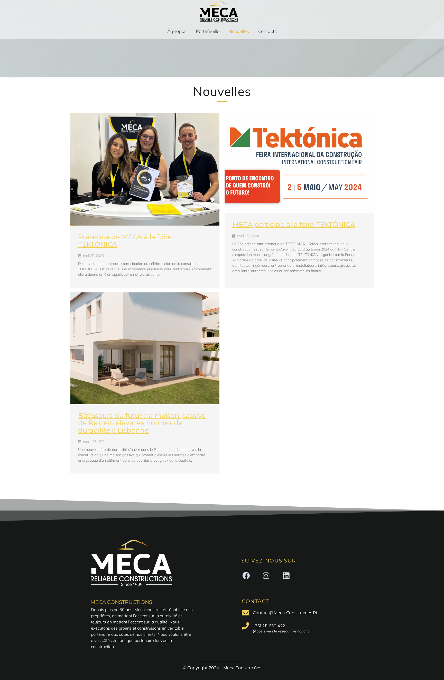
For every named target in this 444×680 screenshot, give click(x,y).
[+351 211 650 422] (245, 626)
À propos (177, 31)
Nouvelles (239, 31)
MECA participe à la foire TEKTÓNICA (293, 224)
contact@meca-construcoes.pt (285, 612)
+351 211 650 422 (269, 625)
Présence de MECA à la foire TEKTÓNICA (125, 240)
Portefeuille (207, 31)
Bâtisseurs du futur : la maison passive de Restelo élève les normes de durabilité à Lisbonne (142, 422)
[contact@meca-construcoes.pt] (245, 612)
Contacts (267, 31)
